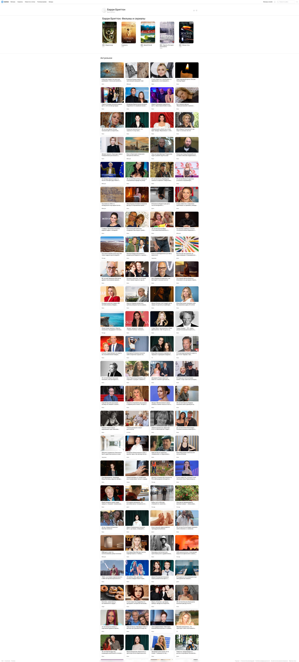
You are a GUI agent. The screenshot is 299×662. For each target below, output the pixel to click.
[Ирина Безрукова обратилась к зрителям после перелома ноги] (137, 646)
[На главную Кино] (6, 2)
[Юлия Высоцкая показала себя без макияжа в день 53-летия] (187, 298)
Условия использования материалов (279, 660)
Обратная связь (292, 660)
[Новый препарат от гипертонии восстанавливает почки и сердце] (137, 472)
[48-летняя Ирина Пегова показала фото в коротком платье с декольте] (112, 123)
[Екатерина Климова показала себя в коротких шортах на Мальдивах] (137, 347)
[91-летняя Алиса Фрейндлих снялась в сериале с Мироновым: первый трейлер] (162, 173)
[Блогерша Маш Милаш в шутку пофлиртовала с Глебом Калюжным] (137, 546)
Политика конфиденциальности (262, 660)
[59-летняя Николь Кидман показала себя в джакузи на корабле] (187, 397)
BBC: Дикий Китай (146, 45)
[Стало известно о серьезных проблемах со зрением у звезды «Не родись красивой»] (187, 198)
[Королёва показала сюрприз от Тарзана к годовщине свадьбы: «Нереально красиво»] (162, 347)
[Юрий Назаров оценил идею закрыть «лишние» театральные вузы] (112, 497)
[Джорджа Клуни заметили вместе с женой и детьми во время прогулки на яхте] (162, 372)
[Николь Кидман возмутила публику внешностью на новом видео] (137, 298)
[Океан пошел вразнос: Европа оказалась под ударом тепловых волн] (112, 322)
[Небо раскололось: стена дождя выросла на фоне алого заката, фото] (187, 546)
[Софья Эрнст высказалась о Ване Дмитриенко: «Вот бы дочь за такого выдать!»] (162, 322)
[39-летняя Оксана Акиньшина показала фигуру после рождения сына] (187, 596)
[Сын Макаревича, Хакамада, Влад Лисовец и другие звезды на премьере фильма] (112, 472)
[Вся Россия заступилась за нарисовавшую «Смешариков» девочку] (187, 248)
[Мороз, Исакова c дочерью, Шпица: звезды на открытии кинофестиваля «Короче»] (162, 596)
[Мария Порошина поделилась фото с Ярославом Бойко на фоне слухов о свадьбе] (162, 99)
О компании (7, 660)
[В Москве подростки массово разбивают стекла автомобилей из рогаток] (112, 74)
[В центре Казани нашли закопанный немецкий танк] (137, 74)
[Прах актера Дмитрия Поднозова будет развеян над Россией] (162, 148)
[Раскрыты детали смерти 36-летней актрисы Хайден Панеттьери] (112, 298)
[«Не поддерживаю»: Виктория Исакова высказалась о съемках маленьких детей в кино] (162, 621)
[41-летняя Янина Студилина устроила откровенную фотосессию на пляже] (187, 173)
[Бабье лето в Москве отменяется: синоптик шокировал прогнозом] (162, 497)
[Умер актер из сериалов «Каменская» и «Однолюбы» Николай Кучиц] (162, 447)
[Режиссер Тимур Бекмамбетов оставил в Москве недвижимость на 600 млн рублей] (187, 148)
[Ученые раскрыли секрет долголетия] (137, 422)
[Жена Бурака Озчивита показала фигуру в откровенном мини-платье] (137, 198)
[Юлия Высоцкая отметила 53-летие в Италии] (187, 447)
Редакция (237, 660)
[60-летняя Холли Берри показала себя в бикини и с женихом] (187, 522)
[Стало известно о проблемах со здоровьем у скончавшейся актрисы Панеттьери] (162, 74)
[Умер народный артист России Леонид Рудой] (187, 74)
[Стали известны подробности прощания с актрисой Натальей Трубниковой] (137, 596)
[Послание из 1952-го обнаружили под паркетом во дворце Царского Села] (112, 198)
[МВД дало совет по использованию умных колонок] (112, 546)
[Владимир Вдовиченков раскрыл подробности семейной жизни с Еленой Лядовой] (137, 99)
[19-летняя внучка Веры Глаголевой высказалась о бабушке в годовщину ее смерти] (162, 223)
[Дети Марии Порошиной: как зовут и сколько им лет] (187, 123)
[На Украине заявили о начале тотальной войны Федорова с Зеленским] (187, 223)
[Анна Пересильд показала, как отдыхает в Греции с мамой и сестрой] (137, 372)
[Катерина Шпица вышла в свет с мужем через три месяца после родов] (137, 447)
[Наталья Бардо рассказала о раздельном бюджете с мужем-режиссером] (137, 248)
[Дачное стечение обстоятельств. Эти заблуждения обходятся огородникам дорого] (162, 472)
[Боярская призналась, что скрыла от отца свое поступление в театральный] (137, 123)
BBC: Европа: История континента (167, 45)
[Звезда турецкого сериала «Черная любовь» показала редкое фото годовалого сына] (137, 322)
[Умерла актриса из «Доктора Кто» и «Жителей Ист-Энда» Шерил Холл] (162, 422)
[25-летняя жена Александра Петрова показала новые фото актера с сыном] (187, 422)
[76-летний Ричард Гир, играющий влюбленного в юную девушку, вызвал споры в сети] (112, 646)
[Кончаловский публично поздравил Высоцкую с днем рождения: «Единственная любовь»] (137, 223)
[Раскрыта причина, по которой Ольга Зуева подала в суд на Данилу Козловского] (137, 273)
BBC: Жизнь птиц (184, 45)
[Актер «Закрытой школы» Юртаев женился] (112, 522)
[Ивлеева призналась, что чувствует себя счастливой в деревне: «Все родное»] (187, 621)
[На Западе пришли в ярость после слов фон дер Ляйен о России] (112, 173)
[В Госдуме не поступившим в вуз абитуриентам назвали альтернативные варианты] (187, 571)
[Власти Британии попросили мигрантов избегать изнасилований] (137, 148)
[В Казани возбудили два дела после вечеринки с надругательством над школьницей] (162, 198)
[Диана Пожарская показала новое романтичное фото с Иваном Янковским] (162, 571)
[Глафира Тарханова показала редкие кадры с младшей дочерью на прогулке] (112, 223)
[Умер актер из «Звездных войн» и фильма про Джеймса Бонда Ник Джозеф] (137, 621)
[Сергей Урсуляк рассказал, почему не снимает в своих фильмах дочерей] (112, 397)
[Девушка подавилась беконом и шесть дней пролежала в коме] (112, 447)
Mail (2, 660)
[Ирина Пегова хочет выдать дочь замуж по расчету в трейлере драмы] (162, 298)
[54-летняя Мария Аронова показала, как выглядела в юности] (112, 372)
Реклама (13, 660)
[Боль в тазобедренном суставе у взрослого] (162, 248)
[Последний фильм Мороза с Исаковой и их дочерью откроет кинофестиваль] (187, 273)
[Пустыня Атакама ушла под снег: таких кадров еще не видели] (112, 248)
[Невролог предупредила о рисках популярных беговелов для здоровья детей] (187, 646)
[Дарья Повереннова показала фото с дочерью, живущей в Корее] (137, 522)
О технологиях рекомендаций (247, 660)
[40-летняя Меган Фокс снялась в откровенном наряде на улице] (137, 173)
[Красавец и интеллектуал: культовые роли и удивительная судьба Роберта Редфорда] (162, 546)
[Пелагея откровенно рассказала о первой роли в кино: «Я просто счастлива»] (137, 397)
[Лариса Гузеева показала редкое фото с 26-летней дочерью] (112, 99)
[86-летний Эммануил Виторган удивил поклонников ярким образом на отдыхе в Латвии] (112, 273)
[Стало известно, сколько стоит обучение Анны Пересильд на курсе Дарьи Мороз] (187, 472)
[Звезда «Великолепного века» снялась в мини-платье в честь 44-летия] (162, 397)
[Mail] (2, 2)
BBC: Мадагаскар (107, 45)
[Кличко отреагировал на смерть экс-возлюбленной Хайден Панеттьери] (112, 347)
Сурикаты (124, 45)
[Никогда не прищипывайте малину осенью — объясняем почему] (187, 497)
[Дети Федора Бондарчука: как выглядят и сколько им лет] (162, 273)
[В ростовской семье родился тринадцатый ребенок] (162, 522)
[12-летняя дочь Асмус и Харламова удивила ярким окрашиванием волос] (112, 621)
